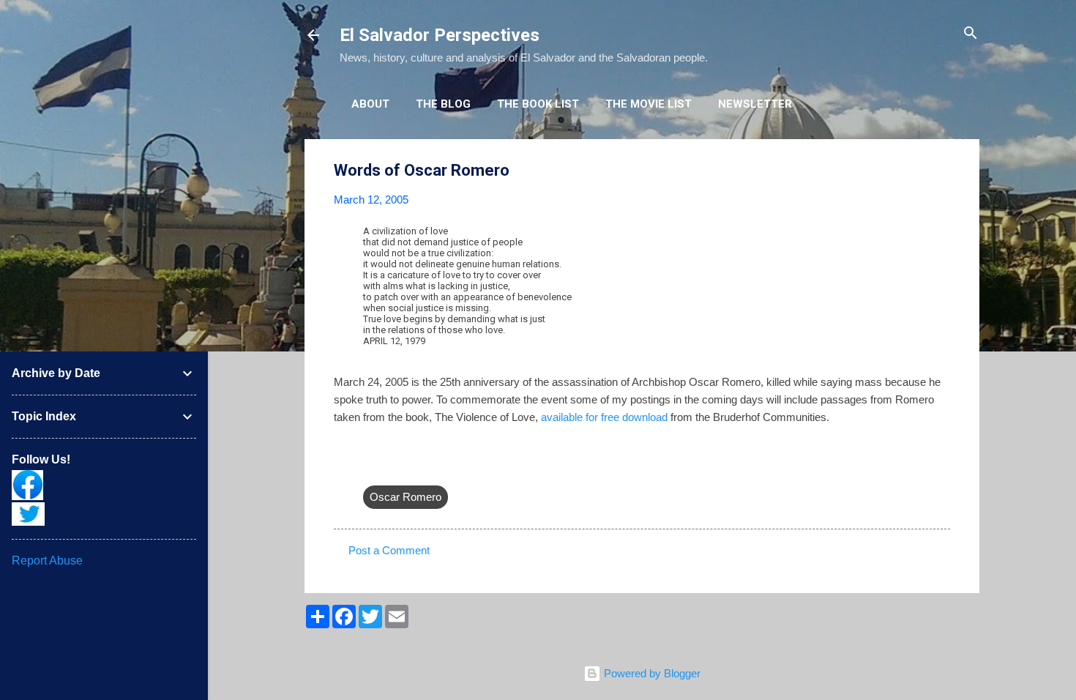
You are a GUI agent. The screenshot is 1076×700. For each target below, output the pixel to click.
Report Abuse (47, 560)
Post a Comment (389, 550)
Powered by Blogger (650, 673)
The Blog (443, 104)
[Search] (970, 34)
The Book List (538, 104)
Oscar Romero (405, 497)
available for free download (604, 417)
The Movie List (648, 104)
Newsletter (755, 104)
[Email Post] (372, 467)
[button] (941, 171)
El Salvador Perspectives (439, 35)
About (370, 104)
